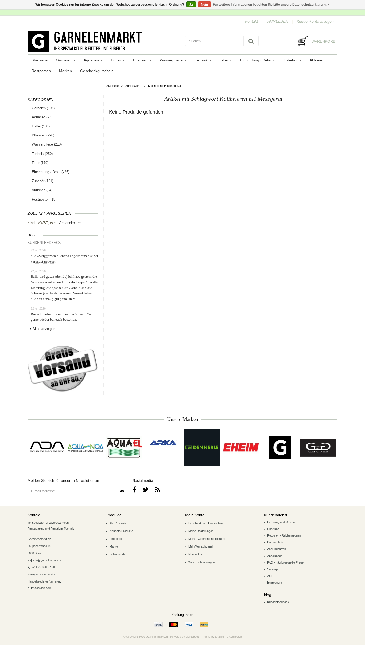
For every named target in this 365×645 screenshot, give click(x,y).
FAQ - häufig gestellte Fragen (286, 562)
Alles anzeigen (44, 329)
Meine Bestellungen (200, 531)
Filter (224, 60)
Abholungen (274, 555)
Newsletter (195, 554)
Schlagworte (133, 85)
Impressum (274, 582)
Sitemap (272, 569)
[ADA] (47, 447)
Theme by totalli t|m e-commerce (222, 636)
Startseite (40, 60)
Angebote (116, 538)
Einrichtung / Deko (256, 60)
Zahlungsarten (276, 548)
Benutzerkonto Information (205, 523)
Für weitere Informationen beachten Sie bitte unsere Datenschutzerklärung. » (271, 4)
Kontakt (251, 21)
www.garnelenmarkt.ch (42, 574)
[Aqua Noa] (86, 447)
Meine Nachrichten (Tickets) (206, 538)
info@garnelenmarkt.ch (48, 560)
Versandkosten (70, 223)
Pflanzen (141, 60)
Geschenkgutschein (97, 71)
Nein (204, 4)
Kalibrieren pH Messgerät (164, 85)
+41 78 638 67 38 (43, 567)
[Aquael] (124, 447)
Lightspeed (193, 636)
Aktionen (317, 60)
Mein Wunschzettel (200, 546)
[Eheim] (241, 447)
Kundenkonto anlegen (315, 21)
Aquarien (92, 60)
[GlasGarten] (318, 447)
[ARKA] (163, 442)
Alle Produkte (118, 523)
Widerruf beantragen (201, 562)
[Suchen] (251, 41)
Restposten (41, 71)
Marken (65, 71)
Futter (116, 60)
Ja (191, 4)
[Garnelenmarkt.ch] (104, 41)
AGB (270, 575)
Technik (202, 60)
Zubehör (291, 60)
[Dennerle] (202, 447)
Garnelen (64, 60)
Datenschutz (275, 542)
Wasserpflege (172, 60)
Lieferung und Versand (281, 522)
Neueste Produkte (121, 531)
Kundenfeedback (278, 602)
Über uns (273, 528)
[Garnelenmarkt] (279, 447)
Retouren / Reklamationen (284, 535)
